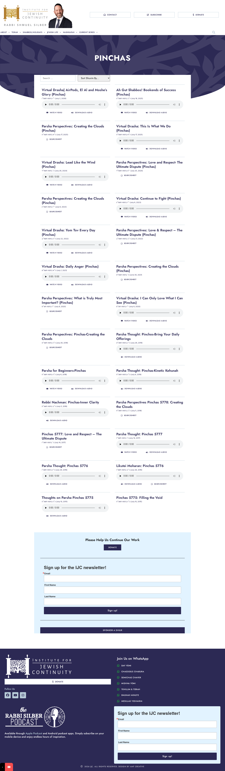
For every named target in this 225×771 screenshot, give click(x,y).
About (3, 32)
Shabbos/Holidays (32, 32)
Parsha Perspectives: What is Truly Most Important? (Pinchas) (72, 300)
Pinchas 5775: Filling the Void (139, 497)
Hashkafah (69, 32)
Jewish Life (52, 32)
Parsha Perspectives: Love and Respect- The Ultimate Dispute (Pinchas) (149, 164)
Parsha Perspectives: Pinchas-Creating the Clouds (73, 336)
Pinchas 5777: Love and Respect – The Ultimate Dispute (72, 436)
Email (47, 573)
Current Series (87, 32)
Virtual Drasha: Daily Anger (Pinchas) (70, 266)
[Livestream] (9, 767)
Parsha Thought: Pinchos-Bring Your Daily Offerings (147, 336)
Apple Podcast (34, 733)
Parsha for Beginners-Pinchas (64, 370)
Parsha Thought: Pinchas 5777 (139, 434)
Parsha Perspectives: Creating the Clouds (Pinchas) (73, 128)
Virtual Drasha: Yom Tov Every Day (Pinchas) (68, 232)
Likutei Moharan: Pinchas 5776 (140, 465)
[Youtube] (15, 695)
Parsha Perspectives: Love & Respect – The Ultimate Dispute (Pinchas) (149, 232)
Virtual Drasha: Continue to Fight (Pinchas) (148, 198)
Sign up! (112, 610)
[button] (213, 32)
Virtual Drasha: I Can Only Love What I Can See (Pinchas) (149, 300)
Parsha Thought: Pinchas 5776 (65, 465)
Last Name (49, 596)
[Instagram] (23, 695)
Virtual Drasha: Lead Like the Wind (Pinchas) (68, 164)
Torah (15, 32)
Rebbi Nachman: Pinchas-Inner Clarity (70, 402)
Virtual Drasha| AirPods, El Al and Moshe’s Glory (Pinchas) (74, 92)
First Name (50, 585)
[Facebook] (8, 695)
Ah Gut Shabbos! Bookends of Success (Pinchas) (146, 92)
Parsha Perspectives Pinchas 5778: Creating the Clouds (149, 404)
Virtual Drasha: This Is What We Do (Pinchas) (143, 128)
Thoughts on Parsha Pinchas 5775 (67, 497)
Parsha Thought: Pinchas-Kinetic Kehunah (147, 370)
